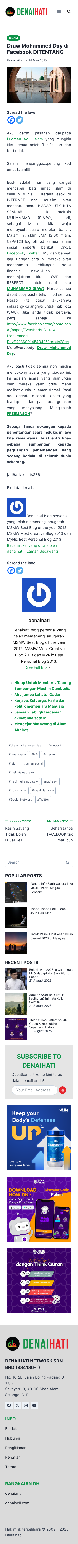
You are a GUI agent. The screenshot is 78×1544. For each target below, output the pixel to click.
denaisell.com (17, 1503)
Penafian (13, 1457)
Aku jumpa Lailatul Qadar (37, 694)
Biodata (12, 1428)
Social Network (20, 799)
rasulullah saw (43, 790)
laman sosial (33, 763)
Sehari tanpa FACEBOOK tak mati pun (60, 830)
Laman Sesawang (42, 551)
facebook (54, 745)
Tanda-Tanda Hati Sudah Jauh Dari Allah (48, 911)
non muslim (18, 790)
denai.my (13, 1493)
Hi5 (34, 754)
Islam (13, 38)
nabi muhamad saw (23, 781)
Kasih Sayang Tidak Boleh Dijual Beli (18, 830)
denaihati (17, 60)
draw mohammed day (25, 745)
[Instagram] (25, 1405)
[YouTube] (34, 1405)
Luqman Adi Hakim (25, 139)
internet (49, 754)
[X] (17, 1405)
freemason (17, 754)
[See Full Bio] (49, 667)
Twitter (33, 253)
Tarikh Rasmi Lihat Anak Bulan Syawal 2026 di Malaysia (51, 936)
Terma (10, 1467)
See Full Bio (36, 667)
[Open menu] (59, 11)
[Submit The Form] (62, 1090)
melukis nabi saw (21, 772)
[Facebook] (11, 120)
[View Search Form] (69, 11)
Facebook (15, 253)
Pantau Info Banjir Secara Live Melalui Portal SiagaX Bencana (51, 888)
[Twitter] (19, 120)
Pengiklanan (15, 1448)
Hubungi (12, 1438)
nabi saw (50, 781)
